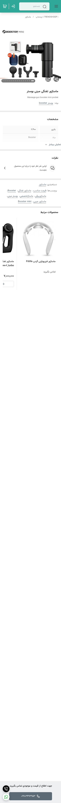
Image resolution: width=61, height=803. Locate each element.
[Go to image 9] (15, 80)
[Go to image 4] (25, 80)
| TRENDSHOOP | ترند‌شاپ (47, 17)
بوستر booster (46, 103)
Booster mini (24, 202)
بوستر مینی (12, 196)
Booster (12, 191)
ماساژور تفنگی (24, 191)
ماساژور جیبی (39, 202)
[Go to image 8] (17, 80)
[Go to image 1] (32, 80)
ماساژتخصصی (26, 196)
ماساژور (28, 17)
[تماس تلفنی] (6, 788)
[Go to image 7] (19, 80)
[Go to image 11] (11, 80)
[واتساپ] (6, 796)
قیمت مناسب (39, 191)
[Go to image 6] (21, 80)
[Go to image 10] (13, 80)
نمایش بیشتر (55, 144)
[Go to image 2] (29, 80)
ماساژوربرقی (40, 196)
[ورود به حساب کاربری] (13, 6)
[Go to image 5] (23, 80)
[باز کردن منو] (55, 6)
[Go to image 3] (27, 80)
